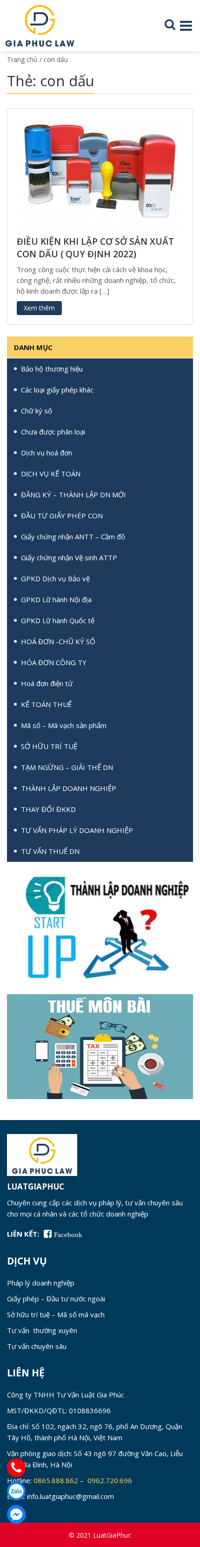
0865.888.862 (55, 1480)
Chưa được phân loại (53, 431)
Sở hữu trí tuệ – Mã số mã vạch (56, 1314)
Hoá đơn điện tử (47, 683)
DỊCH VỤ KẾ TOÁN (50, 473)
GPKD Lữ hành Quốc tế (57, 620)
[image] (100, 172)
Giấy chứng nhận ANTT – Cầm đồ (73, 536)
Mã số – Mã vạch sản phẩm (64, 725)
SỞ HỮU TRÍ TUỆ (49, 746)
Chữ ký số (36, 410)
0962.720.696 (110, 1480)
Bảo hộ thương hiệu (52, 368)
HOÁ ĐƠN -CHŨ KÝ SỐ (58, 641)
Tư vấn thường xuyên (42, 1330)
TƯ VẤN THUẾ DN (50, 851)
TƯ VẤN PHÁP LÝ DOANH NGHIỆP (77, 830)
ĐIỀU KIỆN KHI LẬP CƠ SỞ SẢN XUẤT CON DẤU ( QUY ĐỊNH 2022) (95, 248)
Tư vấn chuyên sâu (37, 1346)
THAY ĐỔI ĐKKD (48, 809)
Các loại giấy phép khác (57, 389)
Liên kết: (23, 1233)
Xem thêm (39, 307)
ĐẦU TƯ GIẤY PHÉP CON (62, 515)
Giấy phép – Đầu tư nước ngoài (56, 1298)
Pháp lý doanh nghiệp (40, 1282)
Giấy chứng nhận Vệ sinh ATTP (69, 557)
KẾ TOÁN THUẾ (46, 704)
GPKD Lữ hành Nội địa (56, 599)
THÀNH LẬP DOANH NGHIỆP (68, 788)
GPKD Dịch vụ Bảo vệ (55, 578)
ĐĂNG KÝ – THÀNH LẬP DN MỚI (73, 494)
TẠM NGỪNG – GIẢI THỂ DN (67, 767)
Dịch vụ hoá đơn (46, 452)
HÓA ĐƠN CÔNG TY (54, 662)
